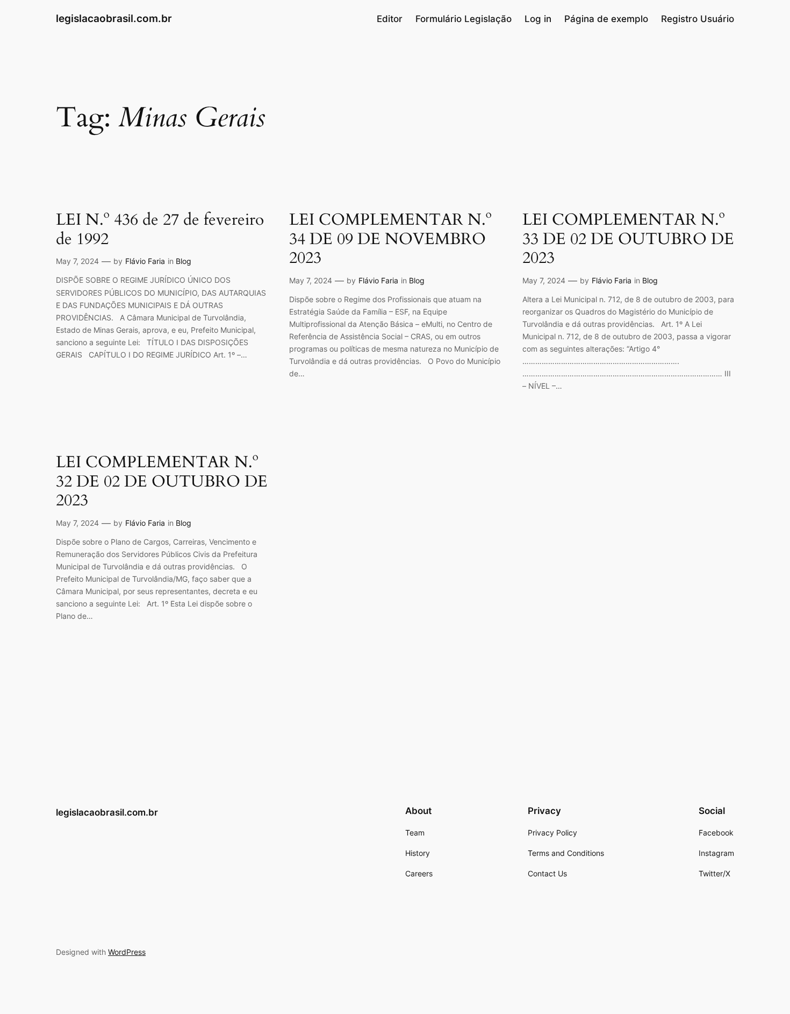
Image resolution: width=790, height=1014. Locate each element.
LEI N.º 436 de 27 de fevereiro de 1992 (160, 230)
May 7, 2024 (77, 261)
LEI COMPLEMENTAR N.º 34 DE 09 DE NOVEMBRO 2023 (390, 239)
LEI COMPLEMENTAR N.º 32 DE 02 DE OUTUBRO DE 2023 (162, 482)
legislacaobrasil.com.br (114, 18)
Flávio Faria (145, 261)
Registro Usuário (697, 18)
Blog (183, 261)
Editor (390, 18)
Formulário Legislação (463, 18)
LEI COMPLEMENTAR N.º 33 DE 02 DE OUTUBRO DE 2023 (628, 239)
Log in (538, 18)
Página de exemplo (606, 18)
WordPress (127, 951)
